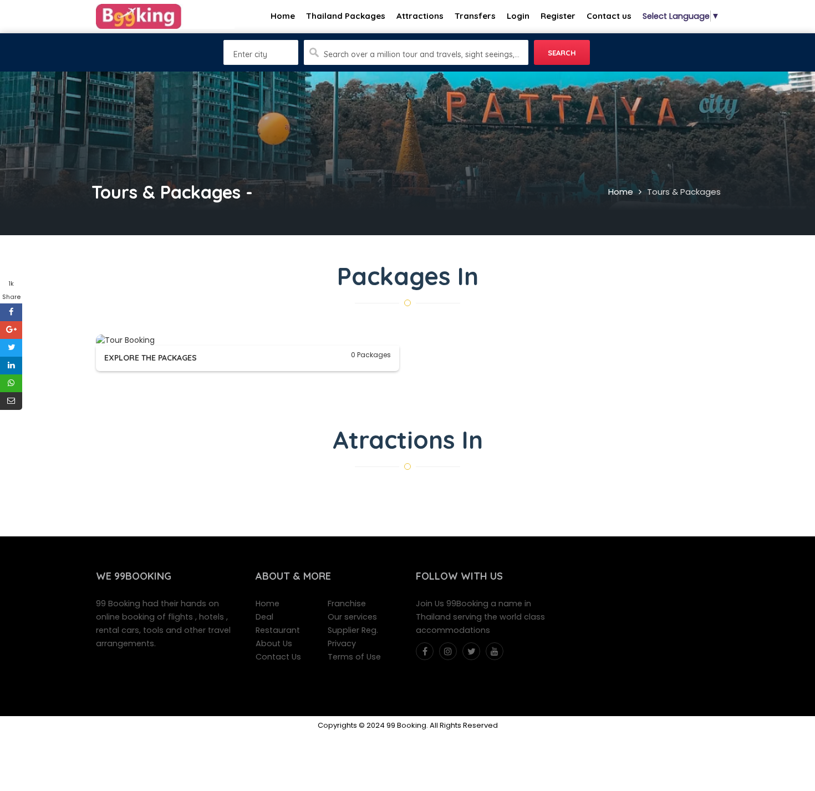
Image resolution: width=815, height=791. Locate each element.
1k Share (11, 290)
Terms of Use (354, 656)
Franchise (347, 603)
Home (620, 191)
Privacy (342, 643)
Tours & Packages (684, 191)
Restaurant (278, 630)
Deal (264, 616)
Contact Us (278, 656)
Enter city (250, 54)
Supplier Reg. (353, 630)
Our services (352, 616)
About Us (274, 643)
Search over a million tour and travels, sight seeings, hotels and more (422, 54)
